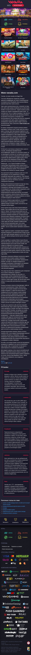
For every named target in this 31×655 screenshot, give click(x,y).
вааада (5, 508)
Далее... (3, 361)
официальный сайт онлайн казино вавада (14, 511)
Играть (8, 30)
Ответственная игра (7, 549)
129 (11, 363)
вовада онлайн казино (9, 509)
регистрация (18, 5)
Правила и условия (16, 546)
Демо (8, 34)
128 (9, 363)
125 (2, 363)
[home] (15, 2)
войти (9, 5)
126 (4, 363)
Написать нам (5, 546)
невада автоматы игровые (10, 513)
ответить (25, 371)
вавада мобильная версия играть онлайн (14, 506)
